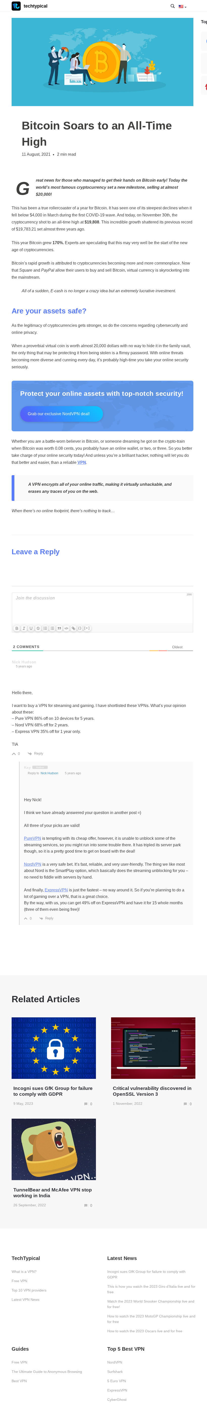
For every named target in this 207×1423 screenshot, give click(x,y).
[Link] (73, 628)
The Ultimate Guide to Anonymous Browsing (47, 1372)
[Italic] (24, 628)
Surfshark (115, 1372)
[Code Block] (66, 628)
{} (80, 628)
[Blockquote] (59, 628)
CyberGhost (116, 1400)
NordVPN (32, 864)
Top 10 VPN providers (29, 1290)
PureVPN (32, 838)
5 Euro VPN (116, 1381)
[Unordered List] (52, 628)
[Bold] (16, 628)
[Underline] (31, 628)
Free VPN (19, 1281)
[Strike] (38, 628)
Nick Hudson (49, 773)
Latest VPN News (25, 1300)
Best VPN (19, 1381)
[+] (87, 628)
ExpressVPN (56, 890)
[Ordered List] (45, 628)
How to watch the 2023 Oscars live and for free (144, 1331)
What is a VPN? (24, 1272)
